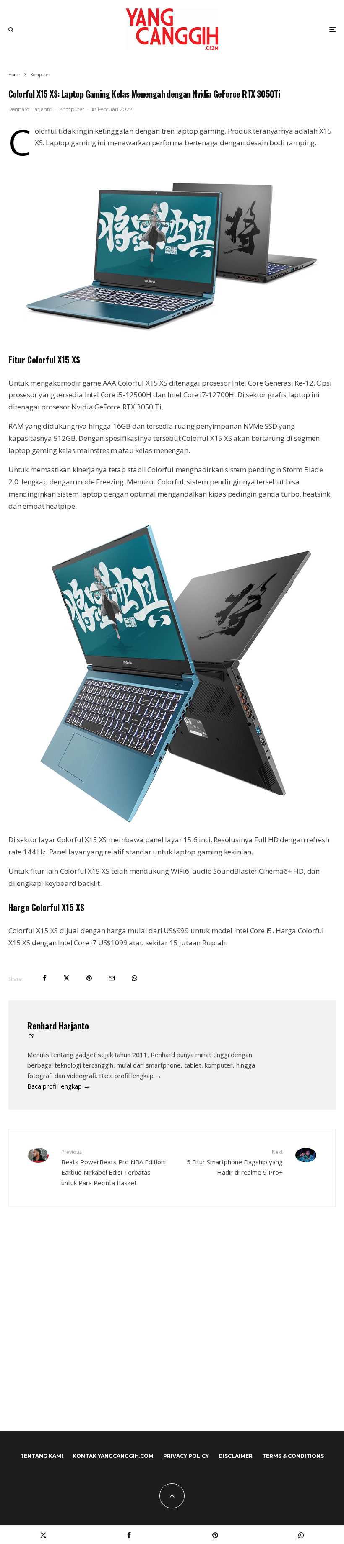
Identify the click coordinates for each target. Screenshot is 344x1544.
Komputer (71, 109)
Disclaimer (236, 1456)
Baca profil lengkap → (58, 1086)
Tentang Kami (41, 1456)
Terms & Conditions (293, 1456)
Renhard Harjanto (30, 109)
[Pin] (89, 978)
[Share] (45, 978)
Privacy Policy (186, 1456)
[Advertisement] (172, 1336)
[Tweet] (66, 978)
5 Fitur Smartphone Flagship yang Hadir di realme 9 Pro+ (235, 1162)
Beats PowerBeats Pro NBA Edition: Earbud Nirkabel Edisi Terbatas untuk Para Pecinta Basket (113, 1167)
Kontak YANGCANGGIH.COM (113, 1456)
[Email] (112, 978)
